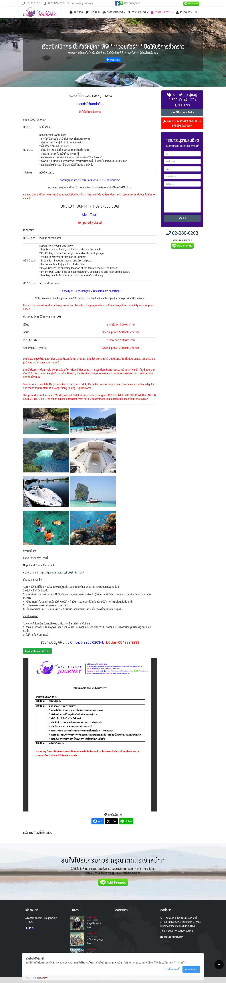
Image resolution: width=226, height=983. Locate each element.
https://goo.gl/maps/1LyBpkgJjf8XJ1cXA (61, 572)
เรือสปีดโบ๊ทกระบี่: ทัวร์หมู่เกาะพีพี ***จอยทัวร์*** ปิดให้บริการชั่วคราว (113, 46)
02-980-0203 (184, 233)
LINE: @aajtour (132, 3)
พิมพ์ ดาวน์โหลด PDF (39, 651)
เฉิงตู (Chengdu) (94, 923)
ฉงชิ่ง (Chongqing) (95, 939)
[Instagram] (33, 928)
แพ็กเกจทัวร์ (84, 52)
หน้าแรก (71, 52)
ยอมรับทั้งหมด (191, 969)
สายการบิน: (114, 60)
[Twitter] (29, 928)
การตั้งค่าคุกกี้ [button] (172, 969)
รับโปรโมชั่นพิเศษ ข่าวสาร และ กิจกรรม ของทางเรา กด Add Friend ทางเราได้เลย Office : (113, 871)
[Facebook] (26, 928)
